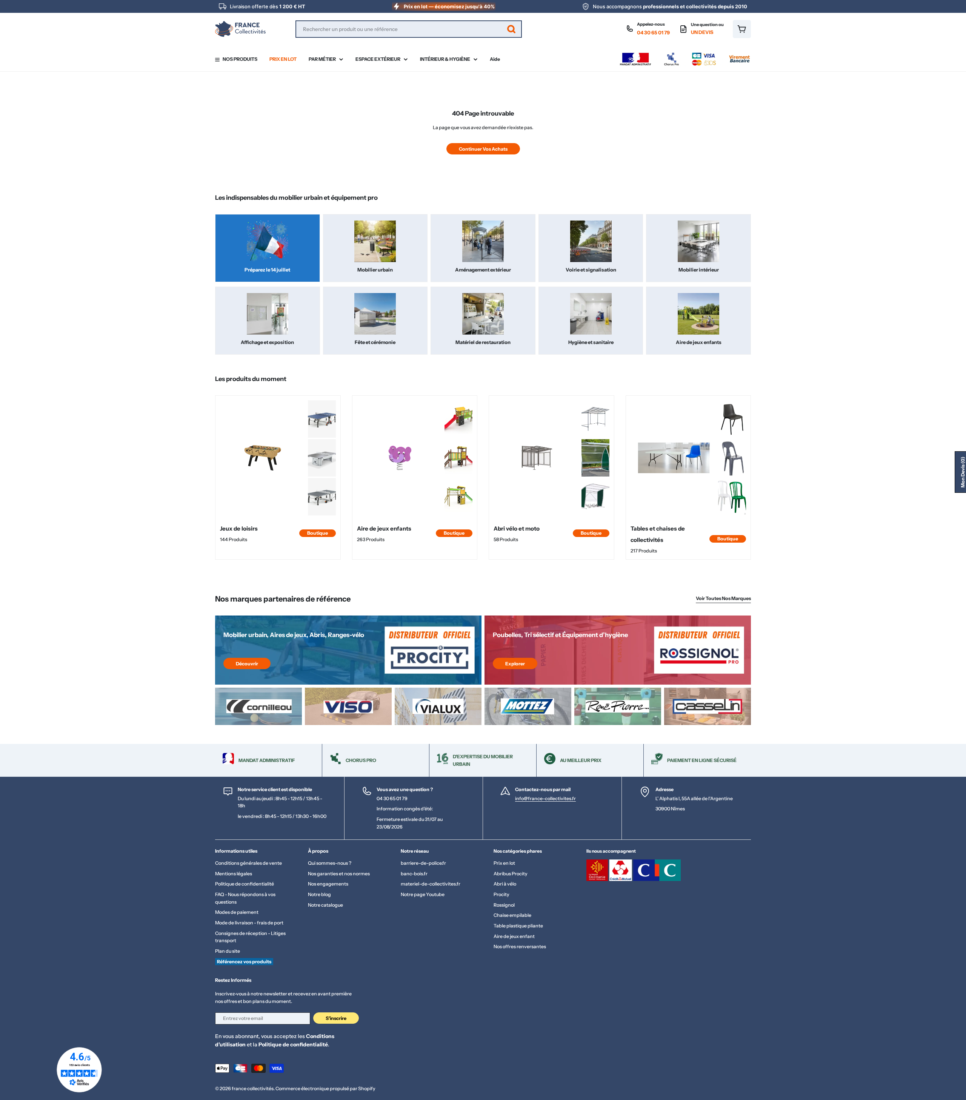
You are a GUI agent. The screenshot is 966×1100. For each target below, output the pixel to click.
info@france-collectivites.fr (545, 798)
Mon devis (963, 472)
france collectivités (253, 1088)
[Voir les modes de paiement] (685, 54)
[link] (322, 419)
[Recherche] (511, 29)
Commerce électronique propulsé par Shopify (325, 1088)
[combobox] (408, 29)
